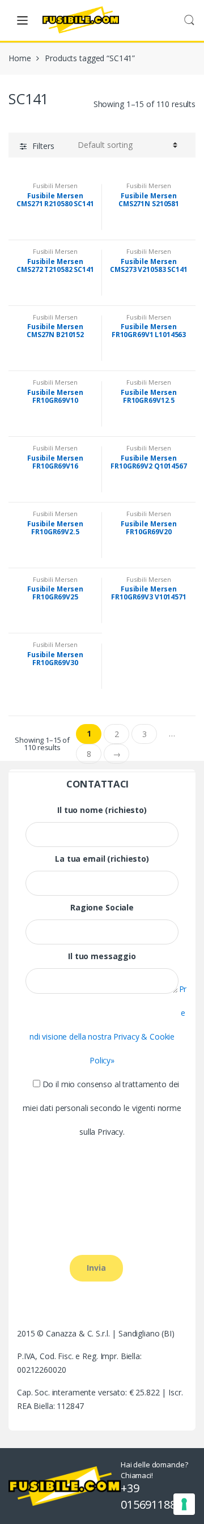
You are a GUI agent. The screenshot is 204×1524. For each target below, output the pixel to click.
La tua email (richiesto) (102, 859)
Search (189, 20)
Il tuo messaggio (102, 956)
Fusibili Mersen (55, 185)
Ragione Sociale (102, 908)
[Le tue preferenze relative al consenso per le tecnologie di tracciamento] (184, 1504)
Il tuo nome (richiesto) (102, 810)
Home (19, 58)
